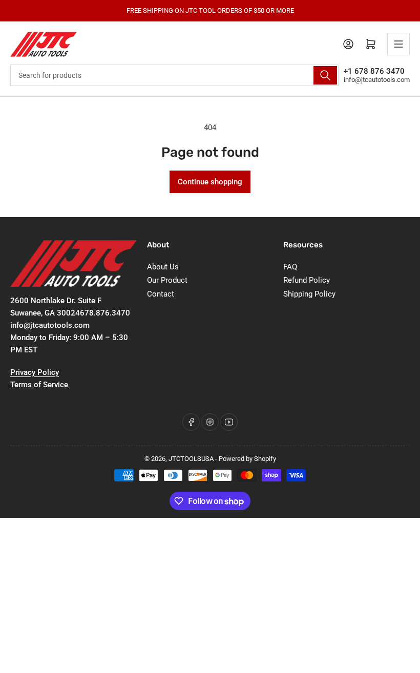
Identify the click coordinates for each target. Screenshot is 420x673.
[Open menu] (398, 44)
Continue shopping (210, 181)
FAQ (290, 266)
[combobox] (174, 75)
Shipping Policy (309, 294)
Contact (160, 294)
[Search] (325, 75)
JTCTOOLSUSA (191, 458)
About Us (163, 266)
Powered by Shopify (247, 458)
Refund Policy (306, 280)
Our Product (167, 280)
